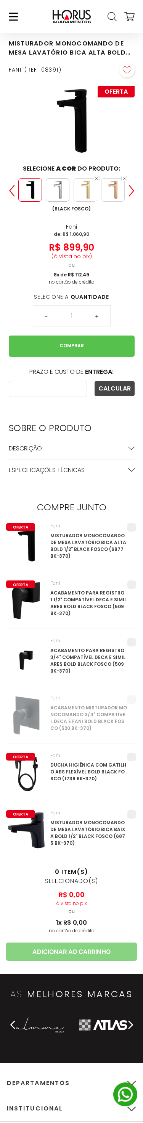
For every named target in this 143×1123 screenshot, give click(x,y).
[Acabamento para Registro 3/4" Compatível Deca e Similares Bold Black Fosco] (26, 662)
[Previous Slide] (12, 191)
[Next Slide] (132, 191)
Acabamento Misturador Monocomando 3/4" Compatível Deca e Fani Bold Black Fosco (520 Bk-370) (88, 717)
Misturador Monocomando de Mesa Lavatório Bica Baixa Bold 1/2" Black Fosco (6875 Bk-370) (87, 832)
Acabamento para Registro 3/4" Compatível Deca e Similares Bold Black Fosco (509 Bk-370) (87, 660)
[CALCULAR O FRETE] (115, 388)
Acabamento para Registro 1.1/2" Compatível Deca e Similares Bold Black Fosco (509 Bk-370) (88, 603)
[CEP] (48, 389)
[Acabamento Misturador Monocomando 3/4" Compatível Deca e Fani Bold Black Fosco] (26, 719)
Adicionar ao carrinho (71, 951)
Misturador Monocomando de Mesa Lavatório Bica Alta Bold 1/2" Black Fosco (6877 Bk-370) (88, 545)
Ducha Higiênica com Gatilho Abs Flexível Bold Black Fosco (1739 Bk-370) (88, 772)
